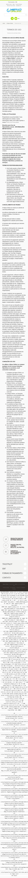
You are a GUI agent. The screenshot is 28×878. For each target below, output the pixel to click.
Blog (14, 4)
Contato (14, 589)
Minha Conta (9, 4)
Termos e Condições (20, 587)
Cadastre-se (18, 5)
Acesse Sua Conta (11, 5)
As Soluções (12, 587)
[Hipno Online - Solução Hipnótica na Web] (14, 10)
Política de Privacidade (12, 122)
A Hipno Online (6, 587)
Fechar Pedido (19, 4)
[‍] (6, 552)
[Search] (26, 15)
